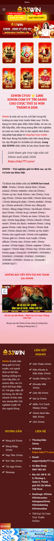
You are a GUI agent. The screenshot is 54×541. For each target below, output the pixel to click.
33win (5, 361)
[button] (4, 9)
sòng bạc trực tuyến (36, 134)
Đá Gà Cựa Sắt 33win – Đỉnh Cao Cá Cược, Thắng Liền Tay (27, 316)
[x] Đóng (5, 526)
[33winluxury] (29, 10)
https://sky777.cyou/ (21, 161)
